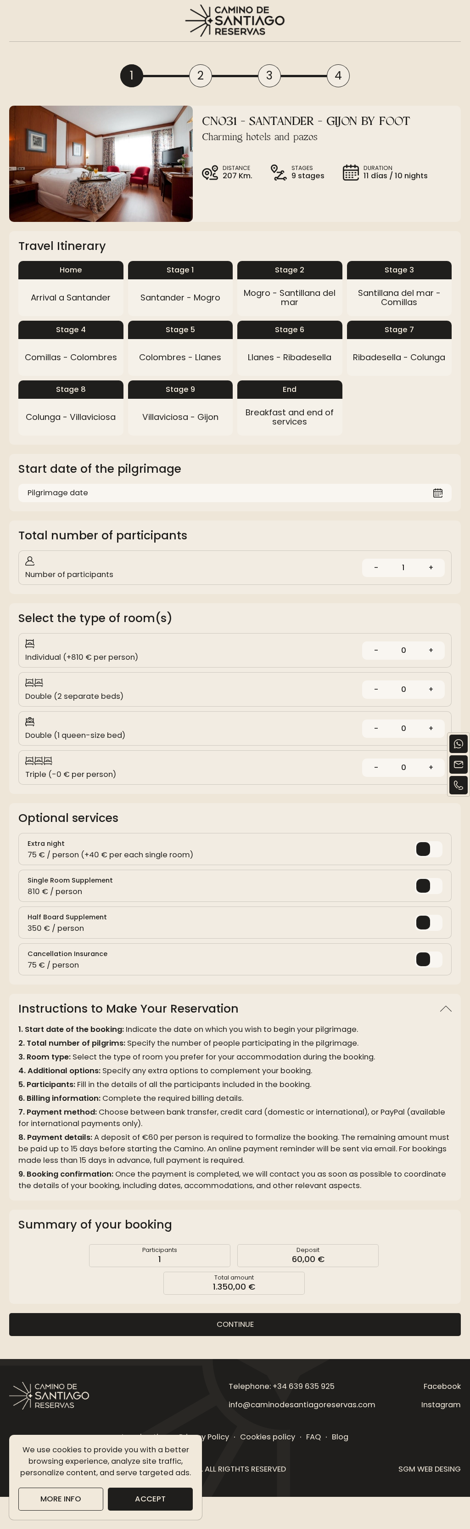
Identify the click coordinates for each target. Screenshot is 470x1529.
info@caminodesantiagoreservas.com (302, 1405)
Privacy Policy (204, 1437)
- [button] (376, 567)
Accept (150, 1499)
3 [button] (269, 76)
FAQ (313, 1437)
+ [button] (431, 567)
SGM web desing (429, 1469)
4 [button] (338, 76)
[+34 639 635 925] (458, 785)
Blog (340, 1437)
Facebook (442, 1386)
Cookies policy (267, 1437)
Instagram (441, 1405)
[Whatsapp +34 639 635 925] (458, 744)
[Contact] (458, 764)
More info (60, 1499)
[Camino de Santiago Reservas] (235, 21)
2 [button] (200, 76)
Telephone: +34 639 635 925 (282, 1386)
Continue (235, 1324)
